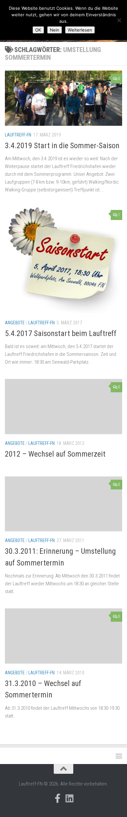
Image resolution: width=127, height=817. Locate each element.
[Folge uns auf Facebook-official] (57, 798)
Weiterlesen (80, 29)
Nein (54, 29)
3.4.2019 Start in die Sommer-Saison (62, 145)
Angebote (15, 322)
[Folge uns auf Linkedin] (69, 798)
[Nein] (119, 20)
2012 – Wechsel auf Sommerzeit (55, 454)
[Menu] (119, 756)
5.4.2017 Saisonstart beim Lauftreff (61, 333)
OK (38, 29)
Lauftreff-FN (18, 134)
